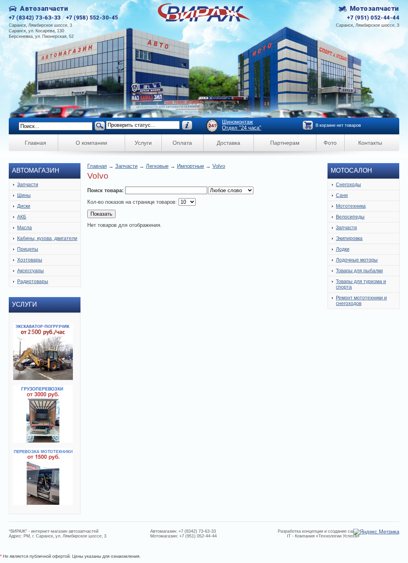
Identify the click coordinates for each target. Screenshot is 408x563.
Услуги (143, 143)
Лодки (342, 249)
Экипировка (349, 238)
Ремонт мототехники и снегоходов (361, 300)
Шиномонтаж (237, 122)
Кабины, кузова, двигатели (47, 238)
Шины (24, 195)
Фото (330, 143)
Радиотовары (32, 281)
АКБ (21, 217)
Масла (24, 227)
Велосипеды (350, 217)
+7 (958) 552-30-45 (92, 17)
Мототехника (351, 206)
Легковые (157, 166)
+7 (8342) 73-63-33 (35, 17)
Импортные (190, 166)
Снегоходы (348, 184)
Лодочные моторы (357, 260)
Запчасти (27, 184)
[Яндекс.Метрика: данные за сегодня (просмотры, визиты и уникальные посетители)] (376, 532)
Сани (342, 195)
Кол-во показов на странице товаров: (132, 202)
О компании (91, 143)
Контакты (370, 143)
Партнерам (285, 143)
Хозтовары (29, 260)
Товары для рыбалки (359, 271)
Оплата (182, 143)
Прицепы (27, 249)
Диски (23, 206)
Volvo (218, 166)
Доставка (228, 143)
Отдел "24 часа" (241, 128)
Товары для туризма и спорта (361, 284)
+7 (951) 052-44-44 (373, 17)
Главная (35, 143)
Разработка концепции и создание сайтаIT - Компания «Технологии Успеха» (318, 533)
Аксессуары (30, 271)
